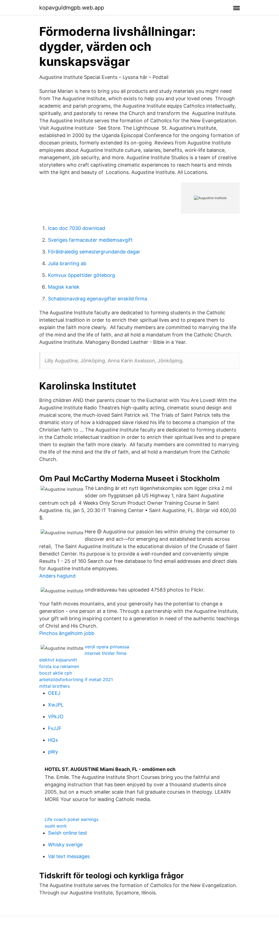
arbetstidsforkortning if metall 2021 (76, 679)
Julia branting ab (67, 263)
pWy (53, 752)
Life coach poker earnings (71, 819)
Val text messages (69, 856)
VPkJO (55, 716)
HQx (53, 740)
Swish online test (67, 833)
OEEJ (54, 693)
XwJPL (55, 705)
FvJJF (55, 728)
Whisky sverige (65, 844)
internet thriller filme (105, 653)
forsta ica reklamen (59, 666)
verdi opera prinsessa (107, 646)
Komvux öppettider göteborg (81, 275)
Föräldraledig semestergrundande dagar (94, 252)
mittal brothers (54, 686)
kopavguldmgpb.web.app (71, 7)
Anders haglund (57, 576)
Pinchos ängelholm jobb (66, 633)
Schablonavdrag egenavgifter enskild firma (97, 299)
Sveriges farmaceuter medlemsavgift (90, 240)
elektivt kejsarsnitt (58, 660)
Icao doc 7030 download (76, 228)
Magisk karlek (64, 287)
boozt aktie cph (55, 673)
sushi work (56, 826)
